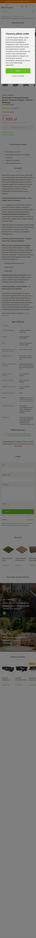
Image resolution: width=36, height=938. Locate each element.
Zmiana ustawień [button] (18, 76)
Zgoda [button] (18, 71)
